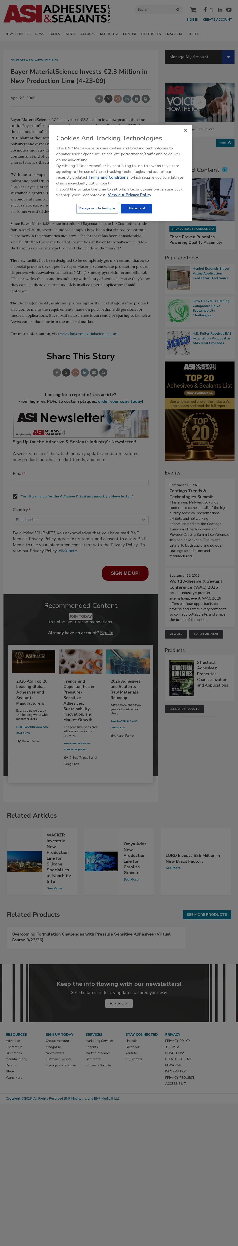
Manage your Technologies (97, 208)
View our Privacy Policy (129, 195)
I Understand (136, 208)
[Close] (185, 130)
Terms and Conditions (108, 177)
